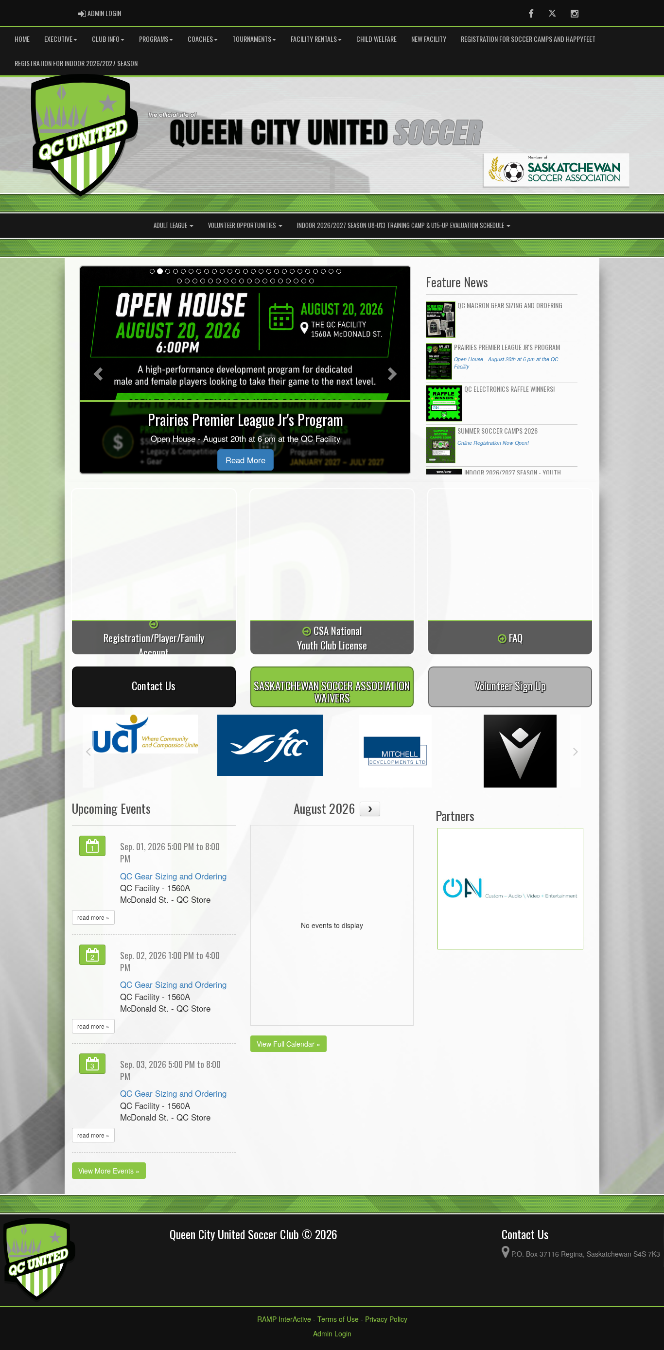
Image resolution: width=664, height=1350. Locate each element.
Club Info (106, 39)
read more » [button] (93, 917)
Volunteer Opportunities (243, 225)
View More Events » (109, 1170)
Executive (58, 39)
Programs (153, 39)
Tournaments (251, 39)
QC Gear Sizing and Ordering (173, 876)
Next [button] (575, 751)
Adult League (171, 225)
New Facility (428, 39)
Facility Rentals (314, 39)
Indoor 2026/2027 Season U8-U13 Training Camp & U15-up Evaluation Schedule (401, 225)
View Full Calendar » (288, 1044)
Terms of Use (338, 1319)
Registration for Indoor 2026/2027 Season (76, 63)
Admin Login (332, 1333)
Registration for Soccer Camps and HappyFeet (528, 39)
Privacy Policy (386, 1319)
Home (22, 39)
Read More (245, 460)
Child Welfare (376, 39)
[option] (145, 734)
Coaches (200, 39)
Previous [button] (88, 751)
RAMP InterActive (284, 1319)
